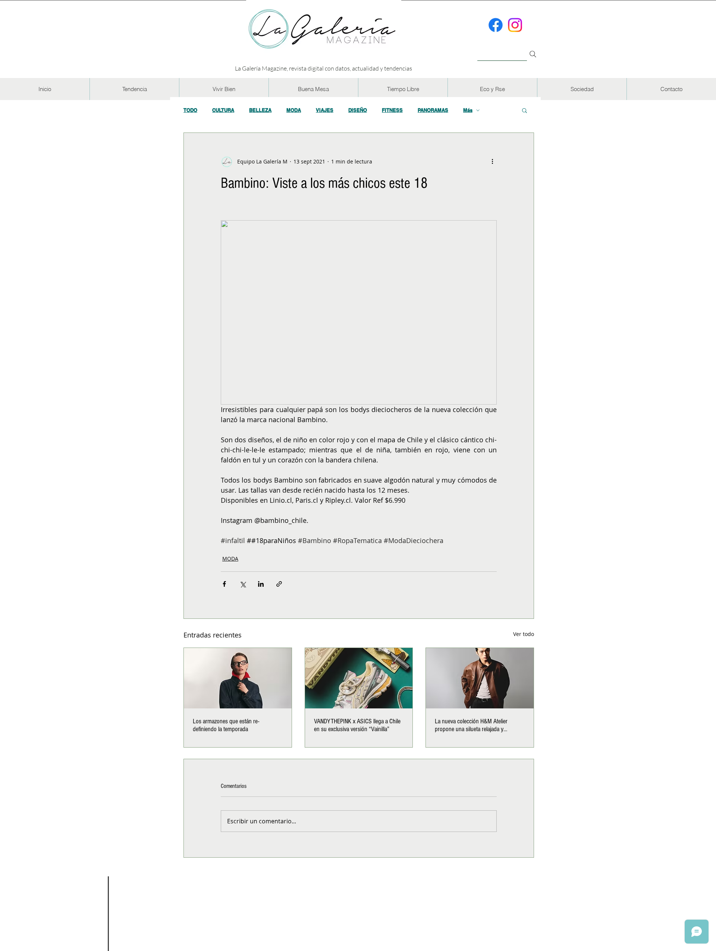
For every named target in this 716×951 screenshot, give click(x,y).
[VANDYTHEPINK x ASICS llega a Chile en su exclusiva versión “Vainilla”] (359, 678)
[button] (134, 89)
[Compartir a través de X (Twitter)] (242, 583)
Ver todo (523, 633)
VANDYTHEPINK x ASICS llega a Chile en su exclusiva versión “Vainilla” (357, 725)
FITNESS (392, 110)
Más (467, 110)
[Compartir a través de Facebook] (224, 583)
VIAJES (324, 110)
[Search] (533, 54)
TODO (190, 110)
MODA (293, 110)
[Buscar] (502, 50)
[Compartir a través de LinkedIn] (260, 583)
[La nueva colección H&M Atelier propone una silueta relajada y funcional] (480, 678)
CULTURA (223, 110)
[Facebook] (495, 25)
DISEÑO (357, 110)
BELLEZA (260, 110)
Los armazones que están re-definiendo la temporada (226, 725)
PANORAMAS (433, 110)
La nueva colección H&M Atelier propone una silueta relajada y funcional (471, 725)
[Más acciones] (492, 161)
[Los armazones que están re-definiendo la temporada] (238, 678)
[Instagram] (515, 25)
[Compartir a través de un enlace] (279, 583)
